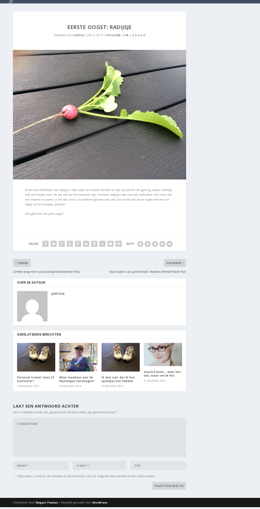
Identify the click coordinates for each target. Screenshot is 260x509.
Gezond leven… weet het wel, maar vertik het (162, 373)
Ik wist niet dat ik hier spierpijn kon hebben (118, 379)
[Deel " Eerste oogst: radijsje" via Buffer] (94, 244)
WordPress (99, 502)
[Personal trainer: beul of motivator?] (36, 357)
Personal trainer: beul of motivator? (35, 379)
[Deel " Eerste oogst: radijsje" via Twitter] (54, 244)
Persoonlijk (113, 35)
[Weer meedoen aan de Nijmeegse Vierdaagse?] (78, 357)
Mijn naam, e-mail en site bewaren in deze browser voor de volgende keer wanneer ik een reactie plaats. (86, 476)
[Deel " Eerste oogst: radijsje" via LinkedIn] (86, 244)
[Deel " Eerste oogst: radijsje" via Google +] (62, 244)
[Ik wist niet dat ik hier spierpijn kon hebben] (121, 357)
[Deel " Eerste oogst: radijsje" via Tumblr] (70, 244)
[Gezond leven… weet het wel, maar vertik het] (163, 354)
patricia (79, 35)
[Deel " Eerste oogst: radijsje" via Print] (119, 244)
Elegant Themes (47, 502)
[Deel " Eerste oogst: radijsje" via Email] (110, 244)
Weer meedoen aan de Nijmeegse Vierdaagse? (76, 379)
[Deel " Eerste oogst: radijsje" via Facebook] (45, 244)
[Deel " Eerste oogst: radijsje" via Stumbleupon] (102, 244)
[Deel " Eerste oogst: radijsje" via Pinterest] (78, 244)
